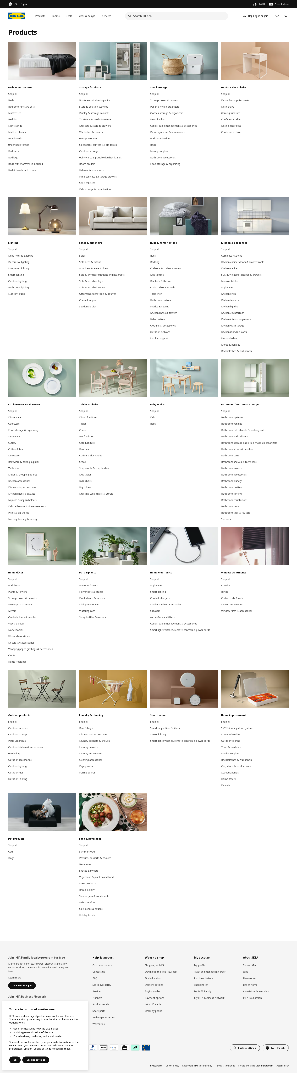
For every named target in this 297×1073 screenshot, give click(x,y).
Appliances (227, 287)
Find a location (153, 978)
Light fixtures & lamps (20, 255)
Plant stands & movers (92, 598)
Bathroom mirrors (231, 468)
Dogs (11, 858)
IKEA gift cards (153, 1004)
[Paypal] (92, 1047)
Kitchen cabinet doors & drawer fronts (242, 262)
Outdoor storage (88, 151)
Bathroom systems (232, 417)
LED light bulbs (16, 293)
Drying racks (86, 766)
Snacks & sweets (88, 870)
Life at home (250, 984)
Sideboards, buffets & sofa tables (98, 144)
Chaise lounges (87, 300)
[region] (45, 1035)
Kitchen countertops (232, 312)
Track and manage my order (210, 971)
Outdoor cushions (160, 332)
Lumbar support (159, 338)
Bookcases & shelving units (94, 100)
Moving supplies (159, 151)
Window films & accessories (236, 610)
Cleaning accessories (90, 759)
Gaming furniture (230, 113)
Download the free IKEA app (161, 971)
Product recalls (100, 1004)
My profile (199, 965)
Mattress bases (17, 132)
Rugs (153, 255)
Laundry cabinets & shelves (94, 740)
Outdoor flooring (17, 779)
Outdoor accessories (20, 759)
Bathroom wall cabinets (234, 436)
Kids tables (85, 474)
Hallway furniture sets (91, 170)
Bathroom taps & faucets (235, 512)
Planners (97, 997)
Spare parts (98, 1011)
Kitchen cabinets (230, 268)
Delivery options (154, 984)
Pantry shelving (229, 338)
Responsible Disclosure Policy (197, 1065)
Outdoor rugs (15, 772)
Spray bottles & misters (92, 617)
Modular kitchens (230, 281)
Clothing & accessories (163, 325)
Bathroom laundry (231, 481)
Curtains (225, 585)
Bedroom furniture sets (21, 106)
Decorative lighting (18, 262)
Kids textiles (157, 274)
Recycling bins (158, 119)
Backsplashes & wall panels (236, 351)
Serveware (14, 436)
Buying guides (152, 991)
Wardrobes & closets (91, 132)
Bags (153, 144)
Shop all (12, 94)
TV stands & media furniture (95, 119)
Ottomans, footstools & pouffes (97, 293)
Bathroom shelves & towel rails (239, 461)
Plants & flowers (17, 591)
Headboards (15, 138)
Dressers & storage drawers (95, 125)
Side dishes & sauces (91, 908)
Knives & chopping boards (22, 474)
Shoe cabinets (87, 183)
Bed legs (13, 157)
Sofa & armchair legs (91, 281)
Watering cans (87, 610)
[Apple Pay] (103, 1047)
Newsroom (249, 978)
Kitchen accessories (19, 481)
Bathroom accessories (163, 157)
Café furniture (87, 442)
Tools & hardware (231, 747)
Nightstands (15, 125)
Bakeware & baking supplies (24, 461)
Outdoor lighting (17, 281)
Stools (82, 461)
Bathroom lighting (18, 287)
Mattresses (14, 113)
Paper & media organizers (164, 106)
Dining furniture (88, 417)
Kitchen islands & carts (234, 332)
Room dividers (87, 163)
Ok (14, 1059)
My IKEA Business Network (209, 997)
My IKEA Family (202, 991)
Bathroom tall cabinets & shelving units (243, 430)
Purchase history (203, 978)
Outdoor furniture (18, 728)
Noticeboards (16, 630)
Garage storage (88, 138)
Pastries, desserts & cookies (95, 858)
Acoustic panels (230, 772)
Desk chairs (227, 106)
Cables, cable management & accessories (173, 125)
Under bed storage (18, 144)
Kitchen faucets (230, 300)
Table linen (156, 293)
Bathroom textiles (160, 300)
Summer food (87, 851)
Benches (84, 449)
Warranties (98, 1024)
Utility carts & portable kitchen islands (100, 157)
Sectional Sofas (88, 306)
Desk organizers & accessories (167, 132)
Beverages (85, 864)
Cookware (14, 423)
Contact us (98, 971)
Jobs (245, 971)
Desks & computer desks (235, 100)
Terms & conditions (225, 1065)
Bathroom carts (230, 455)
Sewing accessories (232, 604)
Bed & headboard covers (22, 170)
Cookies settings (35, 1059)
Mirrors (12, 610)
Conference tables (231, 119)
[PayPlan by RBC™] (146, 1047)
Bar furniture (86, 436)
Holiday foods (87, 915)
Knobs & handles (230, 344)
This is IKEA (249, 965)
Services (97, 991)
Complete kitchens (231, 255)
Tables (82, 423)
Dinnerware (14, 417)
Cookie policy (172, 1065)
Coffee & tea (15, 449)
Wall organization (160, 138)
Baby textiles (157, 319)
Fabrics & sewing (159, 306)
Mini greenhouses (89, 604)
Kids (152, 417)
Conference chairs (231, 132)
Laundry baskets (88, 747)
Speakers (155, 610)
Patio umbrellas (17, 740)
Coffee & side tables (90, 455)
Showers (226, 519)
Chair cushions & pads (162, 287)
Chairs (82, 430)
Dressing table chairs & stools (96, 493)
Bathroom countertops (234, 500)
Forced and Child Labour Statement (255, 1065)
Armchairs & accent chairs (93, 268)
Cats (10, 851)
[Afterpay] (135, 1047)
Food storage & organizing (165, 163)
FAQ (94, 978)
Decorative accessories (21, 642)
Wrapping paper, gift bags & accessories (30, 649)
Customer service (102, 965)
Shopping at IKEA (154, 965)
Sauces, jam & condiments (94, 896)
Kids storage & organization (95, 189)
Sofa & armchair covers (92, 287)
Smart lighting (16, 274)
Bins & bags (86, 728)
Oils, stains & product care (236, 766)
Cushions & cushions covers (166, 268)
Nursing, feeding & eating (22, 519)
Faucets (225, 785)
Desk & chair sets (231, 125)
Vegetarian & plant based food (96, 877)
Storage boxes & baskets (164, 100)
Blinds (224, 591)
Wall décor (14, 585)
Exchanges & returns (104, 1017)
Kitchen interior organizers (236, 319)
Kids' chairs (85, 481)
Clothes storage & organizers (166, 113)
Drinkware (14, 455)
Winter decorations (19, 636)
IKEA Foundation (252, 997)
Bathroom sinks (230, 506)
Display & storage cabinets (94, 113)
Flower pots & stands (20, 604)
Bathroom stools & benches (237, 449)
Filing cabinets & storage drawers (98, 176)
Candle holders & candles (22, 617)
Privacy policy (155, 1065)
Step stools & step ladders (94, 468)
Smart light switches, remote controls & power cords (180, 630)
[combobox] (175, 16)
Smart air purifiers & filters (165, 728)
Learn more (14, 977)
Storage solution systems (93, 106)
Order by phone (153, 1011)
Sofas (82, 255)
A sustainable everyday (256, 991)
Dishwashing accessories (22, 487)
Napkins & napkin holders (22, 500)
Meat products (87, 883)
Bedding (12, 119)
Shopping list (201, 984)
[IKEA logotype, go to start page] (16, 16)
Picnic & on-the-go (18, 512)
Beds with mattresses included (25, 163)
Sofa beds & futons (90, 262)
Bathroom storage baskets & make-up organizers (249, 442)
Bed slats (13, 151)
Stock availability (101, 984)
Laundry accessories (90, 753)
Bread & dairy (87, 889)
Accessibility (283, 1065)
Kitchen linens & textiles (163, 312)
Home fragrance (17, 661)
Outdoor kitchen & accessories (25, 747)
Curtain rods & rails (232, 598)
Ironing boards (87, 772)
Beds (11, 100)
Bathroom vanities (231, 423)
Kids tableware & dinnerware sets (27, 506)
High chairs (85, 487)
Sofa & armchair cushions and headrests (102, 274)
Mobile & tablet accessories (166, 604)
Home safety (228, 779)
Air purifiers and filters (162, 617)
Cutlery (12, 442)
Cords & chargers (160, 598)
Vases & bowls (16, 623)
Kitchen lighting (229, 306)
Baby (153, 423)
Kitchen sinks (228, 293)
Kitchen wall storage (232, 325)
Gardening (14, 753)
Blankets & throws (160, 281)
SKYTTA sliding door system (236, 728)
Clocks (11, 655)
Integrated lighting (18, 268)
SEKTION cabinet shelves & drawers (241, 274)
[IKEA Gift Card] (124, 1047)
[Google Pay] (114, 1047)
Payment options (154, 997)
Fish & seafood (87, 902)
